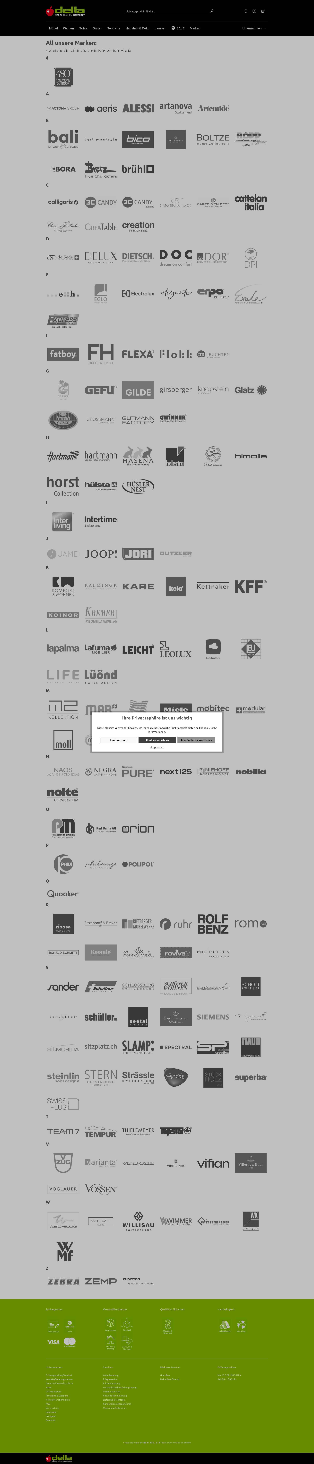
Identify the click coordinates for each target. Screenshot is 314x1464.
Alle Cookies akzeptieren (196, 740)
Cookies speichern (157, 740)
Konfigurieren (118, 740)
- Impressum (157, 747)
